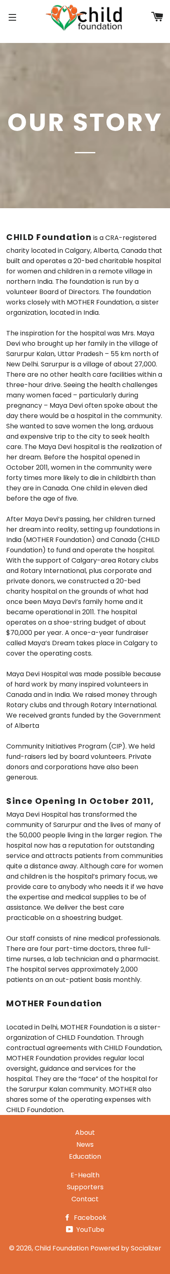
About (85, 1132)
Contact (85, 1199)
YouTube (89, 1229)
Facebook (89, 1217)
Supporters (85, 1187)
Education (85, 1156)
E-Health (85, 1175)
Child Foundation (62, 1248)
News (85, 1144)
